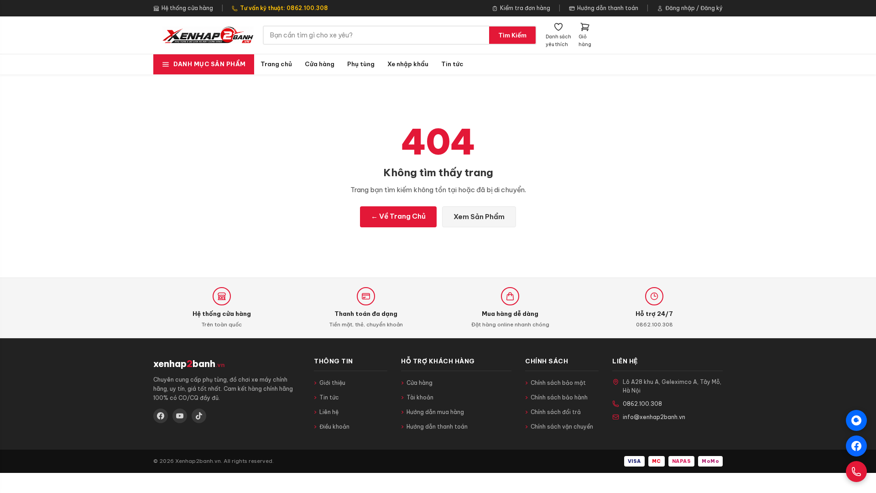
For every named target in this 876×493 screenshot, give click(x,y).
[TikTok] (199, 416)
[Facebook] (160, 416)
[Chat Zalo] (856, 420)
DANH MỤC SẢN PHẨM (209, 64)
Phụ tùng (361, 64)
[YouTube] (179, 416)
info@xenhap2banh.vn (654, 417)
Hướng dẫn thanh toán (607, 8)
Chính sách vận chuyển (562, 426)
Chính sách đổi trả (556, 412)
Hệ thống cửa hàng (187, 8)
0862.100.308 (642, 403)
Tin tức (452, 64)
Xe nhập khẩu (407, 64)
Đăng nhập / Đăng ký (694, 8)
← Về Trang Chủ (398, 216)
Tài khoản (420, 397)
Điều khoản (334, 426)
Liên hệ (329, 412)
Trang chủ (276, 64)
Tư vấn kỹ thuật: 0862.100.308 (284, 8)
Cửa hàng (319, 64)
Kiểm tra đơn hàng (525, 8)
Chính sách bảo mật (558, 382)
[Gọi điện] (856, 471)
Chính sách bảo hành (559, 397)
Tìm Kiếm (512, 35)
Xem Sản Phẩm (479, 216)
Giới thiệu (332, 382)
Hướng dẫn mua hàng (435, 412)
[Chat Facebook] (856, 445)
